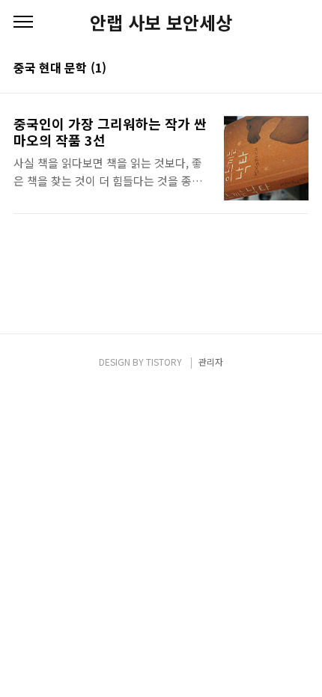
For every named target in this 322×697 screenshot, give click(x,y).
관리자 (210, 361)
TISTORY (164, 361)
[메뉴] (23, 22)
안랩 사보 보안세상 (161, 22)
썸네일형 (279, 69)
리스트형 (300, 69)
